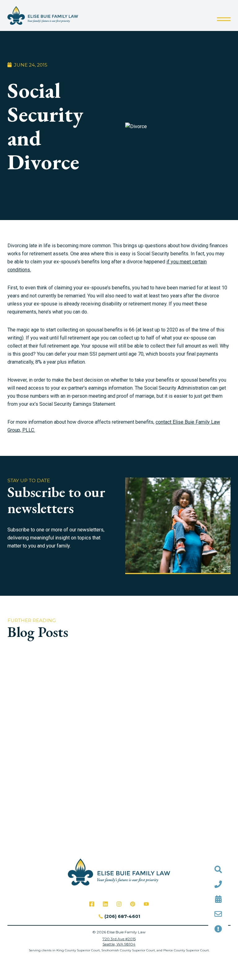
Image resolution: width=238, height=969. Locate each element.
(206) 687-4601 (122, 916)
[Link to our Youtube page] (146, 904)
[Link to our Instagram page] (119, 904)
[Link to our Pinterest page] (132, 904)
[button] (224, 19)
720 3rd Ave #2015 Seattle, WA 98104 (119, 941)
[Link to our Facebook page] (91, 904)
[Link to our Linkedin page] (105, 904)
